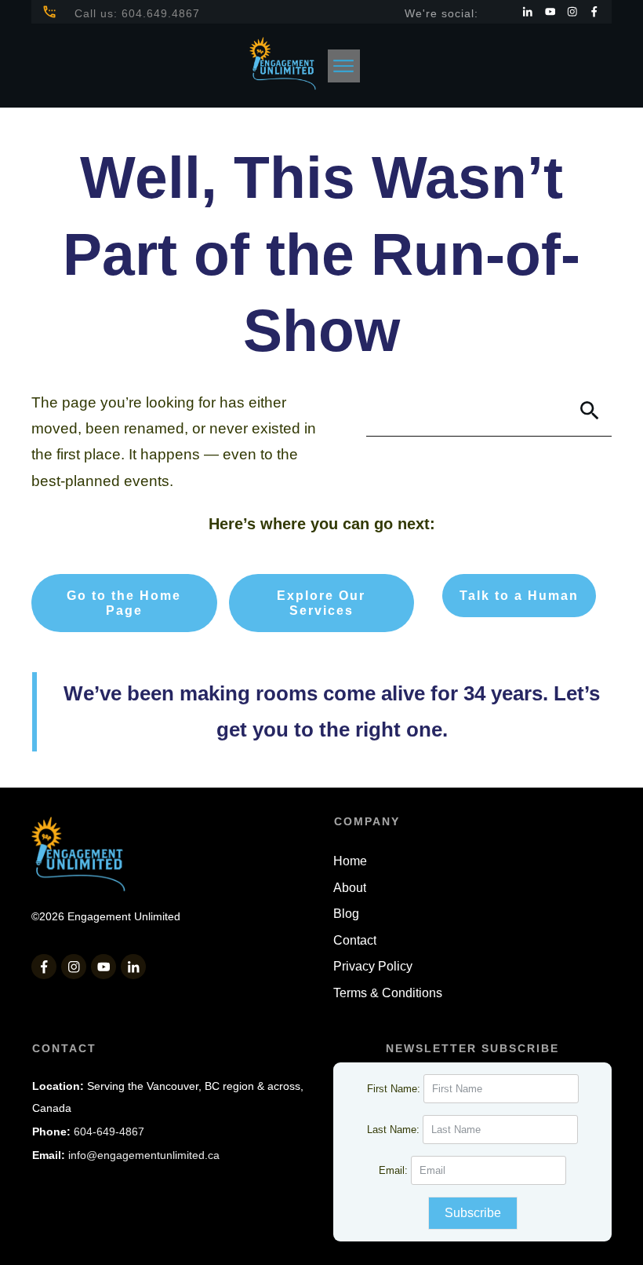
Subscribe (473, 1212)
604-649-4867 (109, 1131)
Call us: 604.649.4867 (137, 13)
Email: (395, 1170)
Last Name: (395, 1129)
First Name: (395, 1089)
